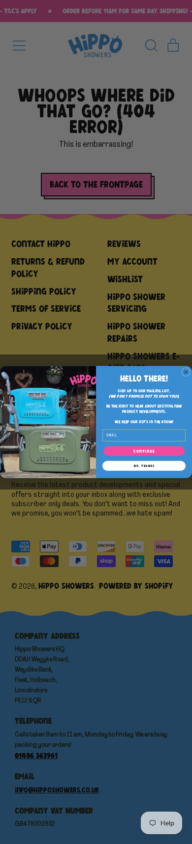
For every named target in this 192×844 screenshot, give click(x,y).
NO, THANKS (144, 465)
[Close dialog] (186, 372)
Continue (144, 451)
